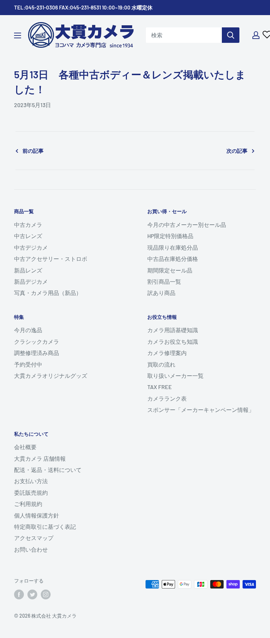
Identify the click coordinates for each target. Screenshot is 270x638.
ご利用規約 (28, 503)
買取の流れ (161, 364)
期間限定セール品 (169, 270)
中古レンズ (28, 235)
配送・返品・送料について (48, 469)
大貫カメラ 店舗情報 (40, 458)
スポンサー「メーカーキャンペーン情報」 (200, 409)
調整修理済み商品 (36, 352)
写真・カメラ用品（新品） (48, 292)
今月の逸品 (28, 330)
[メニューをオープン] (17, 35)
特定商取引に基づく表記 (45, 526)
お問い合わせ (31, 549)
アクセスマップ (33, 537)
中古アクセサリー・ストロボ (50, 258)
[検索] (230, 35)
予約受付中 (28, 364)
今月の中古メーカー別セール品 (186, 224)
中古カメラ (28, 224)
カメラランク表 (167, 398)
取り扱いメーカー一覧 (175, 375)
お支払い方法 (31, 481)
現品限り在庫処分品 (172, 247)
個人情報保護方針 (36, 515)
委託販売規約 (31, 492)
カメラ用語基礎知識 (172, 330)
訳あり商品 (161, 292)
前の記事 (33, 150)
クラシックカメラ (36, 341)
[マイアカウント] (255, 35)
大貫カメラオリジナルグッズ (50, 375)
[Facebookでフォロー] (19, 594)
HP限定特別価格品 (170, 235)
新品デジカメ (31, 281)
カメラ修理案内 (167, 352)
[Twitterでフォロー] (32, 594)
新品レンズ (28, 270)
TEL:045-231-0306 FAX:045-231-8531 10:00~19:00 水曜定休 (83, 7)
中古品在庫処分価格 (172, 258)
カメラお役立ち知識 (172, 341)
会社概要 (25, 446)
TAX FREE (159, 386)
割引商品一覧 (164, 281)
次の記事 (237, 150)
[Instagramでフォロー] (46, 594)
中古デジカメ (31, 247)
